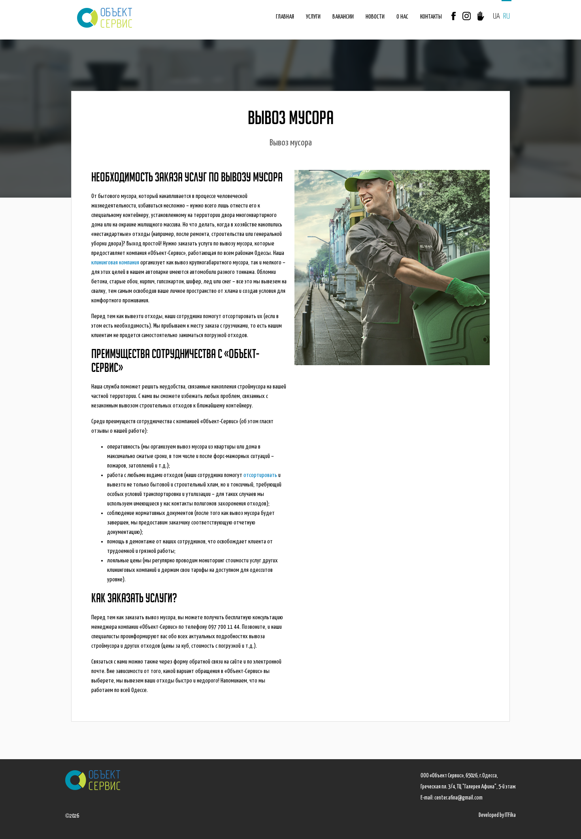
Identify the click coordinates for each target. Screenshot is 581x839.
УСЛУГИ (313, 17)
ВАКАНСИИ (343, 17)
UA (496, 16)
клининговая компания (115, 263)
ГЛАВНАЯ (285, 17)
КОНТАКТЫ (431, 17)
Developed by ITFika (497, 815)
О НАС (402, 17)
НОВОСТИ (375, 17)
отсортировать (260, 475)
